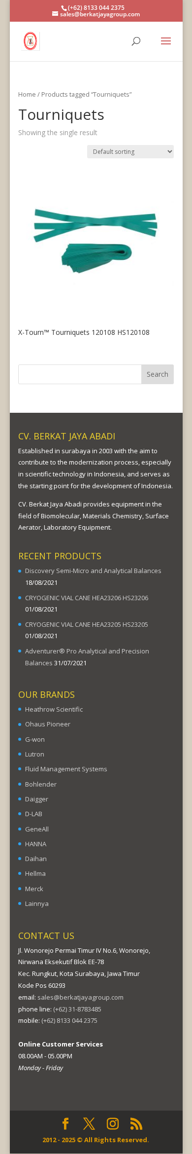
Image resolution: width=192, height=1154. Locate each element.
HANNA (35, 843)
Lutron (34, 754)
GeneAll (37, 829)
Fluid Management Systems (66, 768)
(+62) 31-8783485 (77, 1009)
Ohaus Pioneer (47, 724)
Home (27, 94)
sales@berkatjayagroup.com (80, 997)
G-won (35, 739)
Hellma (35, 873)
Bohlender (41, 784)
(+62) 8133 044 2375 (69, 1020)
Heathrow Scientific (54, 709)
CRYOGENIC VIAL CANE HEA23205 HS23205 (86, 624)
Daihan (36, 858)
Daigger (36, 798)
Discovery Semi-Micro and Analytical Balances (93, 570)
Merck (34, 888)
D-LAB (33, 813)
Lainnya (37, 903)
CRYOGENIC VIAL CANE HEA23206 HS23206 (86, 597)
